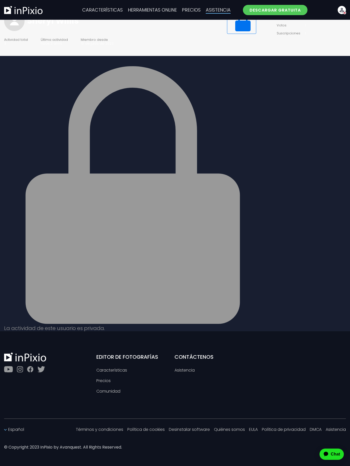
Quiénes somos (229, 429)
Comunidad (108, 391)
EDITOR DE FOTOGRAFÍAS (127, 357)
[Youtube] (8, 369)
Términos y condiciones (99, 429)
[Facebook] (30, 369)
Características (111, 370)
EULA (253, 429)
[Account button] (342, 10)
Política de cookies (146, 429)
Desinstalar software (189, 429)
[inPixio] (23, 10)
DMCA (316, 429)
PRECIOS (191, 10)
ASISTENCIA (218, 10)
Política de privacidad (284, 429)
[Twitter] (41, 369)
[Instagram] (20, 369)
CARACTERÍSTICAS (102, 10)
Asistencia (184, 370)
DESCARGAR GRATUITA (275, 10)
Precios (103, 381)
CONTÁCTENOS (193, 357)
